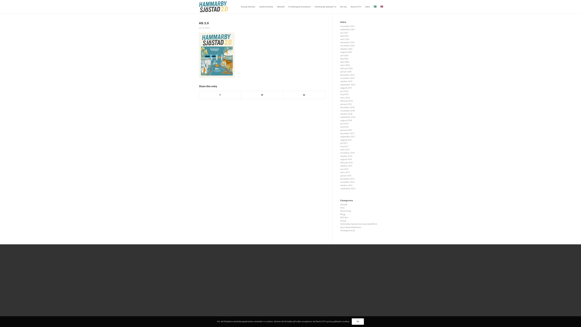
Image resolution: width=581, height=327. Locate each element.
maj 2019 (344, 94)
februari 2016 (346, 162)
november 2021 (347, 26)
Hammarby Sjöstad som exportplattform (358, 224)
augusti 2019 (346, 87)
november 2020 (347, 45)
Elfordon (344, 217)
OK (357, 321)
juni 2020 (344, 55)
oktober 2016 (346, 156)
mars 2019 (345, 97)
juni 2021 (344, 32)
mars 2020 (345, 65)
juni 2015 (344, 169)
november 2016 (347, 152)
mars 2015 (345, 172)
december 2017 (347, 133)
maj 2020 (344, 58)
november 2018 (347, 110)
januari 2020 (345, 71)
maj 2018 (344, 127)
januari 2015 (345, 175)
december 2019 (347, 75)
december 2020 (347, 42)
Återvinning (345, 211)
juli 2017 (344, 143)
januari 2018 (345, 130)
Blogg (342, 214)
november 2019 (347, 78)
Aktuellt (343, 204)
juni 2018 (344, 123)
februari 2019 (346, 100)
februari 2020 (346, 68)
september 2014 (347, 188)
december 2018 (347, 107)
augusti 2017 (346, 140)
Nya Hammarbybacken (350, 227)
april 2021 (344, 36)
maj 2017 (344, 146)
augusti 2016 (346, 159)
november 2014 (347, 182)
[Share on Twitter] (262, 95)
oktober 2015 (346, 165)
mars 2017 (345, 149)
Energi (343, 220)
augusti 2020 (346, 52)
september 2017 (347, 136)
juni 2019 (344, 91)
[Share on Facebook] (220, 95)
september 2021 (347, 29)
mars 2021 (345, 39)
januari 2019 (345, 104)
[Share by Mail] (304, 95)
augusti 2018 (346, 120)
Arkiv (342, 207)
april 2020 (344, 62)
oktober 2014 (346, 185)
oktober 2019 (346, 81)
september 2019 (347, 84)
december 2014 (347, 178)
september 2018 (347, 117)
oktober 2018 (346, 113)
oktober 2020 (346, 49)
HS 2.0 (204, 23)
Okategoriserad (347, 230)
